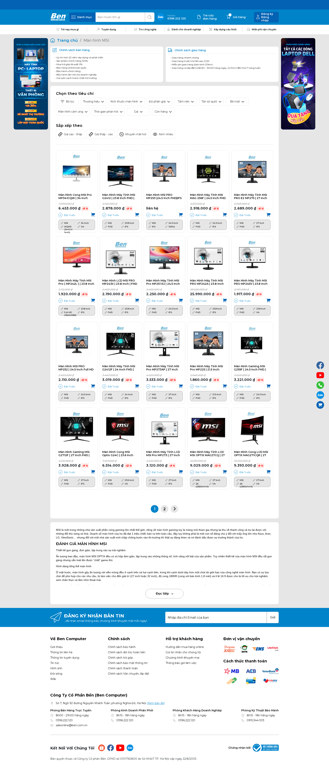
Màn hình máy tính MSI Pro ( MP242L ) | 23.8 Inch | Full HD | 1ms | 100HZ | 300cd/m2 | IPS (76, 282)
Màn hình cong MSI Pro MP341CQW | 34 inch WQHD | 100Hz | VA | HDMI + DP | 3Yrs (75, 196)
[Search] (149, 17)
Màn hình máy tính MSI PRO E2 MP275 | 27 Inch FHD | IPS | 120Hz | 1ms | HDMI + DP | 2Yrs (250, 196)
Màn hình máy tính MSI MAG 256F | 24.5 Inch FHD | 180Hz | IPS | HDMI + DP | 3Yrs (208, 196)
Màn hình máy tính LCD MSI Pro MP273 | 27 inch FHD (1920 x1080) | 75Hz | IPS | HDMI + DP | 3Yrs (163, 453)
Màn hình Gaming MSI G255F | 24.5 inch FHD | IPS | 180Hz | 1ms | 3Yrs (250, 368)
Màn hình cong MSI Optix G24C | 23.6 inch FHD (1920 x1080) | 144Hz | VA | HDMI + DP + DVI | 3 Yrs (119, 453)
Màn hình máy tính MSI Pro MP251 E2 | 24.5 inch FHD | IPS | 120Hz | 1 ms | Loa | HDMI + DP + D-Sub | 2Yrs (163, 282)
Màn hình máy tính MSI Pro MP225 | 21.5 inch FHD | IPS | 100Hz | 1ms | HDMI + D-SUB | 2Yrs (206, 368)
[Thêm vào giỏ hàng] (93, 215)
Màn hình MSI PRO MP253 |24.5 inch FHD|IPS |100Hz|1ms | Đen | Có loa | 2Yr (164, 196)
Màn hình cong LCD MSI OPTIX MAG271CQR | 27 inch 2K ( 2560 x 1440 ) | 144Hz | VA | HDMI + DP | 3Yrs (251, 453)
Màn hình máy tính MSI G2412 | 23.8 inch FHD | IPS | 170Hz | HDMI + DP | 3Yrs (119, 196)
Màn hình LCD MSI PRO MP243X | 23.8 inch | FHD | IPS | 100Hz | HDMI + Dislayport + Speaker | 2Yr (120, 282)
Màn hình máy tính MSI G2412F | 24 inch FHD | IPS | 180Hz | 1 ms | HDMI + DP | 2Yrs (120, 368)
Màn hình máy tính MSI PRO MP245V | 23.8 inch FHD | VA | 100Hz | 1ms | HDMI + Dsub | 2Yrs (251, 282)
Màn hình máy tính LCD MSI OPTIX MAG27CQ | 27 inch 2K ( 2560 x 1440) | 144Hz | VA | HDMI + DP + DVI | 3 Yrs (207, 453)
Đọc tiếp (163, 593)
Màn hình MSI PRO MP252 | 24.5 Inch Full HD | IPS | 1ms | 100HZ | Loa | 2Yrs (75, 368)
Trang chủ (67, 40)
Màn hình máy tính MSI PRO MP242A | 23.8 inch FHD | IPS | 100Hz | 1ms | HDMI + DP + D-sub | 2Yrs (207, 282)
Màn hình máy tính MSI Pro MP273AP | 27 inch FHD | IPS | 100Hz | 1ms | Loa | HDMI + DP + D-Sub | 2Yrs (163, 368)
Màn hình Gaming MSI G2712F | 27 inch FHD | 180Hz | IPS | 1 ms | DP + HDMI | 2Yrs (74, 453)
